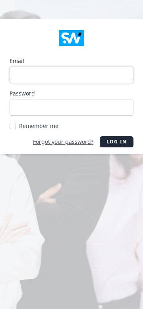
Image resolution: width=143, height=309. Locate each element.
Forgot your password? (63, 141)
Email (17, 61)
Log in (116, 141)
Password (22, 93)
